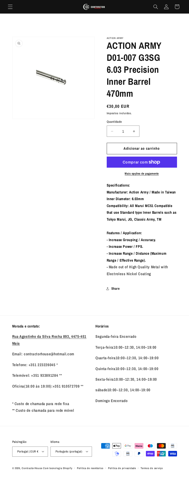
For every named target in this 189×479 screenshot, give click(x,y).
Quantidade (114, 122)
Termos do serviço (152, 468)
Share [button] (115, 288)
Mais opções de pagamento (142, 173)
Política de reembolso (90, 468)
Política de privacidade (122, 468)
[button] (10, 6)
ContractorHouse (32, 468)
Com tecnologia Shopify (57, 468)
